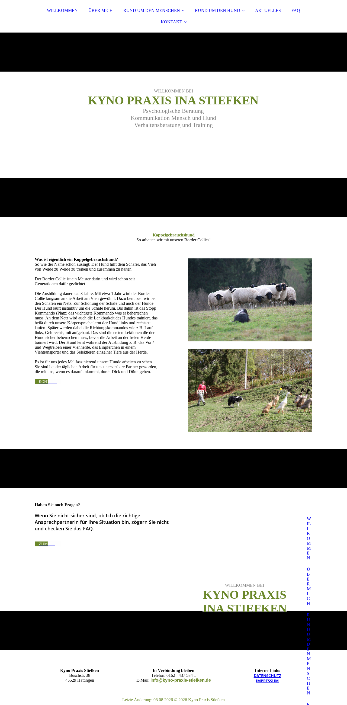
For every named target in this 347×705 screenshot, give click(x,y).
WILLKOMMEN (62, 10)
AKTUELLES (268, 10)
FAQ (295, 10)
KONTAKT (171, 22)
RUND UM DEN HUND (217, 10)
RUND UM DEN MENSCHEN (151, 10)
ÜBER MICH (100, 10)
